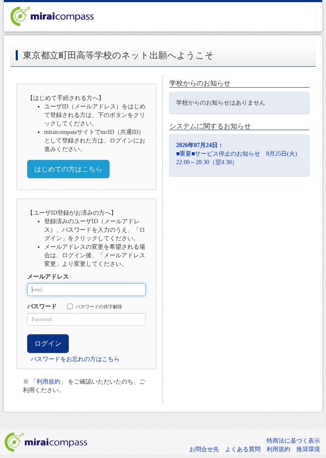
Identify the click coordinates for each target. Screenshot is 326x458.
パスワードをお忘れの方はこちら (75, 359)
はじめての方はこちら (68, 169)
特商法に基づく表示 (293, 441)
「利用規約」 (48, 381)
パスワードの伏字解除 (99, 306)
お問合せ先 (204, 449)
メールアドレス (48, 276)
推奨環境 (308, 449)
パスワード (42, 306)
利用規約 (278, 449)
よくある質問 (243, 449)
